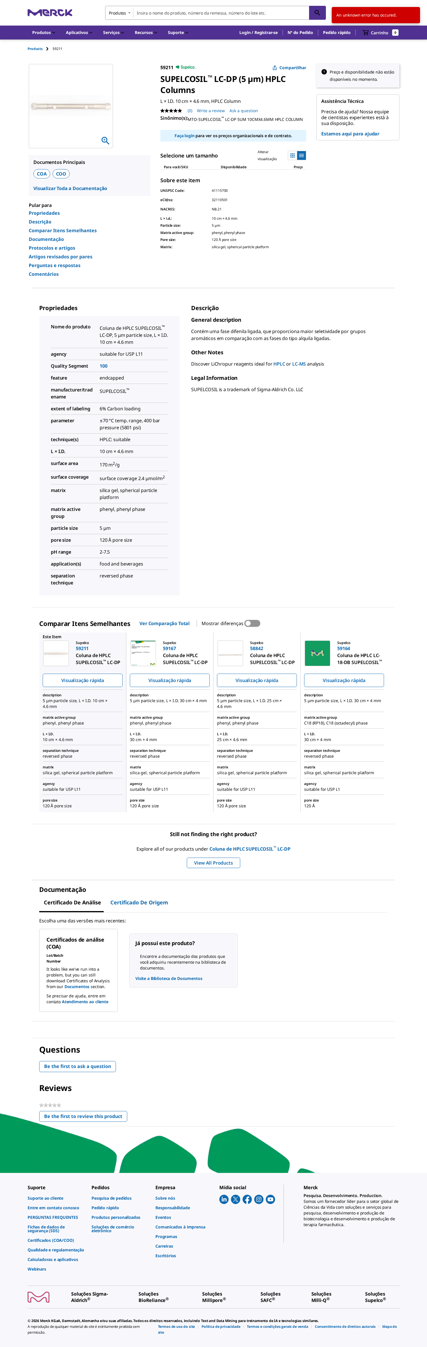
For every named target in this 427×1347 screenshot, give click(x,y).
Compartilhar (292, 67)
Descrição (40, 222)
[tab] (40, 49)
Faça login (184, 135)
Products (35, 48)
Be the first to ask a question (77, 1066)
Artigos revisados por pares (60, 256)
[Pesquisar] (317, 13)
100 (103, 366)
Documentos (77, 986)
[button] (258, 32)
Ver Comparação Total (164, 623)
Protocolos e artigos (52, 248)
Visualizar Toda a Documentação (70, 188)
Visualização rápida (82, 680)
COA (42, 174)
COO (61, 174)
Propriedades (44, 213)
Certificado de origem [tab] (139, 902)
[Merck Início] (50, 12)
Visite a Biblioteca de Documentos (168, 978)
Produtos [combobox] (117, 13)
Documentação (46, 239)
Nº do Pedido (300, 32)
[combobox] (215, 13)
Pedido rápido (337, 32)
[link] (57, 1198)
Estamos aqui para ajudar (350, 134)
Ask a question (243, 110)
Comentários (44, 274)
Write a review (211, 110)
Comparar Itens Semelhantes (63, 230)
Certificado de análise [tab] (72, 902)
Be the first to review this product (85, 1117)
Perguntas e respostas (54, 265)
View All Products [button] (213, 863)
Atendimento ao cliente (85, 1001)
